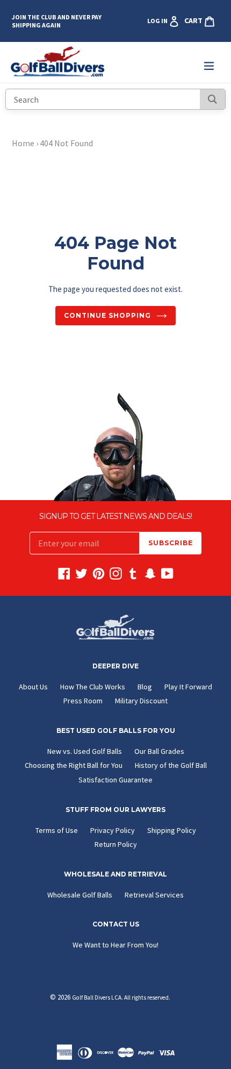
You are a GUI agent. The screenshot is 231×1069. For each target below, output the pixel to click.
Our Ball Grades (159, 751)
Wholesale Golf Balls (79, 895)
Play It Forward (188, 687)
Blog (145, 687)
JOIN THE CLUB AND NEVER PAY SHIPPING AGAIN (57, 21)
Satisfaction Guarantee (115, 780)
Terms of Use (56, 830)
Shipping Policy (171, 830)
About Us (33, 687)
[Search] (212, 99)
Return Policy (116, 844)
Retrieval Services (154, 895)
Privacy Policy (112, 830)
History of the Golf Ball (171, 765)
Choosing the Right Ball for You (73, 765)
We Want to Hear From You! (115, 945)
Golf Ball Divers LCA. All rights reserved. (121, 997)
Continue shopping (107, 315)
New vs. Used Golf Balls (84, 751)
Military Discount (141, 700)
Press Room (83, 700)
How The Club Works (92, 687)
